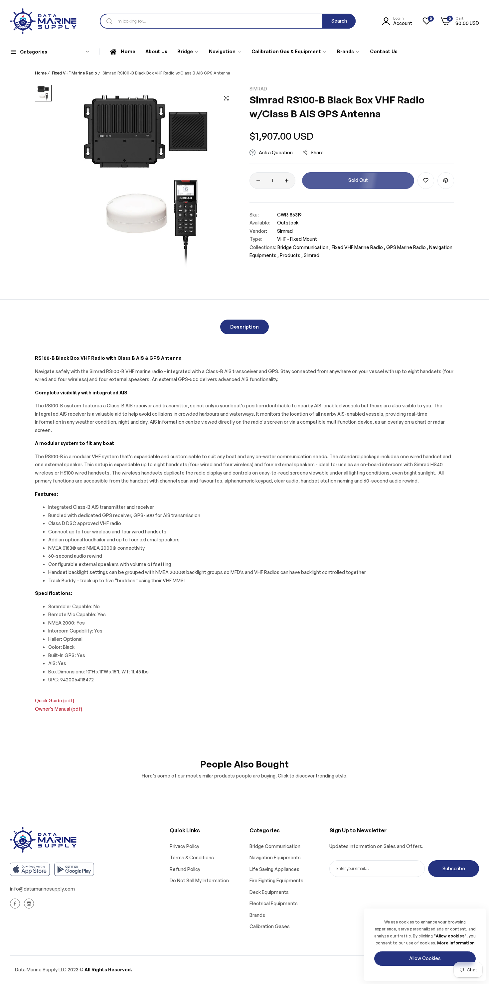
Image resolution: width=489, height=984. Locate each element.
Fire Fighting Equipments (276, 880)
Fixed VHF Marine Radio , (358, 247)
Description (244, 327)
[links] (16, 904)
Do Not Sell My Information (199, 880)
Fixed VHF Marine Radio (74, 72)
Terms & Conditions (192, 857)
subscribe (453, 868)
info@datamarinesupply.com (42, 889)
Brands (257, 915)
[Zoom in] (226, 98)
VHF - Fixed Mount (297, 239)
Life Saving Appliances (274, 869)
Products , (291, 255)
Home (41, 72)
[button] (425, 180)
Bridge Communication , (304, 247)
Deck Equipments (269, 892)
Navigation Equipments (275, 857)
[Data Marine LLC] (43, 21)
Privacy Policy (184, 846)
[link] (188, 51)
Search (339, 21)
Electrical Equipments (273, 903)
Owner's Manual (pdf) (58, 709)
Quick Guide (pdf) (54, 700)
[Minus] (258, 181)
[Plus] (286, 181)
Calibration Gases (269, 926)
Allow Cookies (425, 958)
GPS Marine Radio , (407, 247)
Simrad (258, 88)
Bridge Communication (274, 846)
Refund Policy (185, 869)
